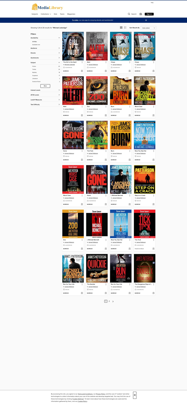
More (45, 86)
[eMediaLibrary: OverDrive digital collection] (47, 7)
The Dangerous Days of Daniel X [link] (144, 284)
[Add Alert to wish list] (106, 71)
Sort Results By (135, 28)
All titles (34, 42)
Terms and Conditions (85, 394)
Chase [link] (113, 62)
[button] (132, 14)
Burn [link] (112, 106)
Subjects (35, 14)
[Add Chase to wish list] (129, 71)
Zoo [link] (88, 106)
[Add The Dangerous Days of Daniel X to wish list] (153, 293)
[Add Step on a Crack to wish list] (153, 204)
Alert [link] (88, 62)
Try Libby (75, 20)
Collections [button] (45, 14)
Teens (62, 14)
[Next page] (113, 301)
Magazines (71, 14)
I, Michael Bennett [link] (117, 195)
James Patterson (93, 64)
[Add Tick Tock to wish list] (106, 160)
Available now (36, 44)
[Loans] (141, 14)
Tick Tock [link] (90, 151)
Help (152, 2)
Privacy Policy (100, 394)
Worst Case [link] (138, 106)
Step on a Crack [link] (140, 195)
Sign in (149, 14)
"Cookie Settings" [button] (78, 399)
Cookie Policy (82, 401)
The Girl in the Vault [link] (69, 62)
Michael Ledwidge (70, 64)
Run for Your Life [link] (68, 284)
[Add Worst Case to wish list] (153, 115)
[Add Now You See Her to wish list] (153, 160)
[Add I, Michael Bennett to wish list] (129, 204)
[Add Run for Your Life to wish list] (82, 293)
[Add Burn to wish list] (129, 115)
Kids (55, 14)
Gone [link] (65, 151)
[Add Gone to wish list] (82, 160)
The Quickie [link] (91, 284)
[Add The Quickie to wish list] (106, 293)
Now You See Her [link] (140, 151)
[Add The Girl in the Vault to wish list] (82, 71)
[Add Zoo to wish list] (106, 115)
